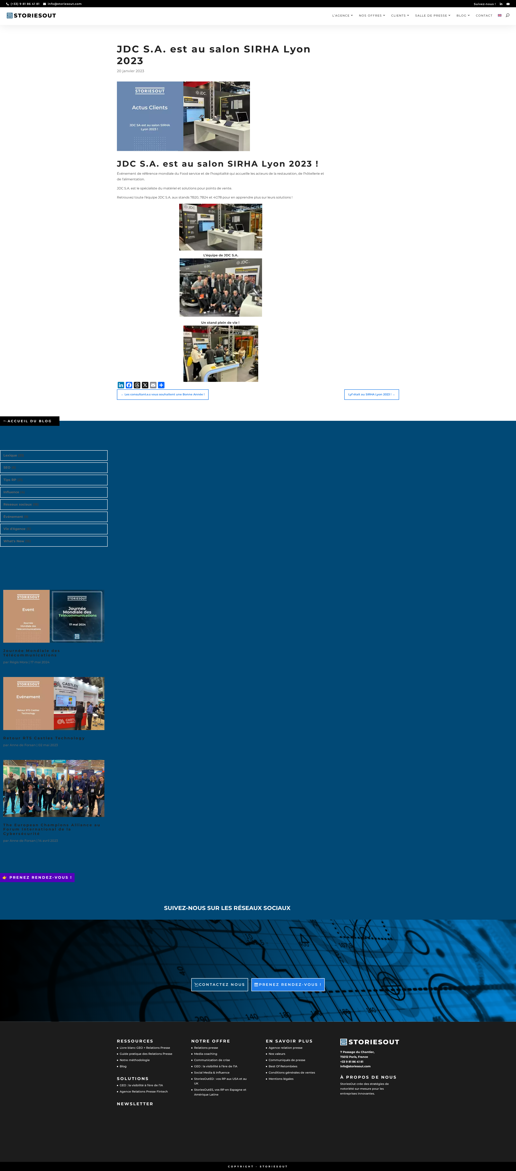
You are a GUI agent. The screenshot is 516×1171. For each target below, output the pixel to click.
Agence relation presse (286, 1048)
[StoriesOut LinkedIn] (501, 5)
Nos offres (370, 15)
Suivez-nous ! (485, 4)
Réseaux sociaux (17, 504)
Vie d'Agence (14, 529)
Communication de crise (212, 1060)
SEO (6, 467)
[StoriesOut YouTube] (508, 5)
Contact (484, 15)
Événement (13, 517)
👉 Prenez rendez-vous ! (37, 877)
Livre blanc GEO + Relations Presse (145, 1048)
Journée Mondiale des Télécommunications (31, 653)
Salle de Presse (431, 15)
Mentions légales (281, 1079)
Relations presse (206, 1048)
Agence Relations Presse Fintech (144, 1091)
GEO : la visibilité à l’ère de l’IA (141, 1085)
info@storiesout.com (355, 1066)
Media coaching (205, 1054)
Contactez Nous (222, 984)
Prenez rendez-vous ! (290, 984)
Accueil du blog (30, 421)
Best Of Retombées (283, 1066)
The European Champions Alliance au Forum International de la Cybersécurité (52, 829)
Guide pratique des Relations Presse (146, 1054)
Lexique (10, 455)
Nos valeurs (277, 1054)
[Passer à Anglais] (499, 19)
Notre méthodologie (135, 1060)
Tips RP (9, 480)
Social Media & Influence (212, 1072)
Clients (398, 15)
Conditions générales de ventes (292, 1072)
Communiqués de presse (287, 1060)
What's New (13, 541)
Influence (11, 492)
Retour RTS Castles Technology (44, 738)
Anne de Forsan (23, 745)
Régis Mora (19, 662)
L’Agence (341, 15)
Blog (462, 15)
